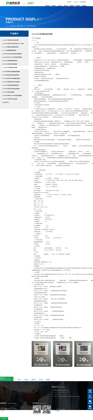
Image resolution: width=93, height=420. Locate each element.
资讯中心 (66, 5)
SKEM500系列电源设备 (9, 92)
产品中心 (60, 5)
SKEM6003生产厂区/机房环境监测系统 (12, 57)
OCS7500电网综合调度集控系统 (10, 47)
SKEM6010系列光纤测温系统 (10, 64)
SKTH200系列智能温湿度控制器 (11, 85)
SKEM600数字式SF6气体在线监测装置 (12, 95)
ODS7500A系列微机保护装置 (10, 67)
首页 (18, 26)
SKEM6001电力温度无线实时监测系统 (12, 53)
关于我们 (54, 5)
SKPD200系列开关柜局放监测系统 (11, 88)
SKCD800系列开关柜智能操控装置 (11, 78)
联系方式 (78, 5)
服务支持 (72, 5)
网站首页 (47, 5)
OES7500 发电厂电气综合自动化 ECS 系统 (13, 43)
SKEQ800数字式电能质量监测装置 (11, 71)
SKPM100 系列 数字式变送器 (10, 99)
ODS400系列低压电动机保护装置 (11, 75)
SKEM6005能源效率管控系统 (10, 60)
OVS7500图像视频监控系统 (9, 50)
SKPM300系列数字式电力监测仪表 (11, 81)
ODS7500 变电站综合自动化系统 (11, 40)
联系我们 (48, 379)
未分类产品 (6, 102)
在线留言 (69, 1)
